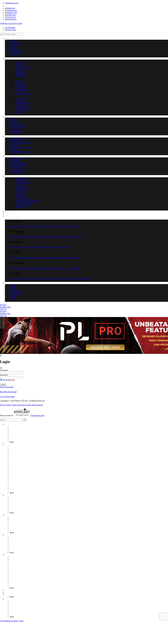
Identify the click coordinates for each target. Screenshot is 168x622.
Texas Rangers (64, 247)
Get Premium (10, 28)
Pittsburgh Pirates (57, 268)
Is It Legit (13, 464)
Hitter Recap (15, 446)
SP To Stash (14, 508)
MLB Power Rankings (19, 544)
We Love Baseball (17, 550)
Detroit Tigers (47, 237)
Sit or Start (14, 479)
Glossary (39, 405)
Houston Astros (23, 247)
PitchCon (13, 606)
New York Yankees (44, 226)
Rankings (8, 495)
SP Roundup (15, 429)
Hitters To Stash (16, 510)
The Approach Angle (18, 583)
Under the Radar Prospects (20, 530)
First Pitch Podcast (17, 557)
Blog (34, 405)
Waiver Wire (15, 449)
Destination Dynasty (18, 568)
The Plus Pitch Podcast (19, 561)
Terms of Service (18, 405)
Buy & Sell (14, 462)
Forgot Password (6, 387)
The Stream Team (17, 486)
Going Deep (14, 440)
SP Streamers (15, 431)
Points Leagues (16, 471)
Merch (12, 603)
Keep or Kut (15, 575)
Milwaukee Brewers (42, 268)
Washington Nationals (71, 258)
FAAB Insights (16, 477)
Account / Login (17, 621)
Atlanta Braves (15, 258)
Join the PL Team (16, 608)
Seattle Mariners (52, 247)
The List (3, 309)
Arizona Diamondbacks (19, 278)
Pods (7, 555)
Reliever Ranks (16, 435)
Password (4, 375)
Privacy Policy (6, 405)
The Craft (13, 564)
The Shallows (15, 586)
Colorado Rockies (36, 278)
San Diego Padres (68, 278)
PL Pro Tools (10, 590)
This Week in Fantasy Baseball (22, 579)
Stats (7, 592)
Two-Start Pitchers (17, 482)
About (12, 614)
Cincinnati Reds (27, 268)
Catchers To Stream (17, 488)
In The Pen (14, 570)
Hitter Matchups (16, 484)
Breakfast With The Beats (20, 581)
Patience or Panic (16, 466)
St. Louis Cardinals (72, 268)
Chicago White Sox (17, 237)
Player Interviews (16, 437)
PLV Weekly (15, 473)
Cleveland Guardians (34, 237)
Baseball (8, 535)
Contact (28, 405)
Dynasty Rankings (17, 506)
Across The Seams (17, 537)
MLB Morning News (18, 451)
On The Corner (16, 559)
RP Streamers (15, 460)
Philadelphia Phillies (54, 258)
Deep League (15, 468)
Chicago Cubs (15, 268)
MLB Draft (14, 524)
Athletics (13, 247)
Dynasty (3, 305)
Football (13, 601)
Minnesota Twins (76, 237)
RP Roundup (15, 457)
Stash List (13, 528)
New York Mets (40, 258)
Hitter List (14, 433)
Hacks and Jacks (16, 566)
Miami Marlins (27, 258)
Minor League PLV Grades (20, 522)
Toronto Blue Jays (74, 226)
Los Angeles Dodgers (51, 278)
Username (4, 370)
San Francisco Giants (83, 278)
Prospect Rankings (17, 504)
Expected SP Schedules (19, 475)
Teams (7, 594)
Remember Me (8, 380)
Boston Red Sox (30, 226)
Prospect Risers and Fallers (20, 526)
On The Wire (15, 572)
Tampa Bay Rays (59, 226)
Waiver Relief (15, 491)
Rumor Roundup (16, 546)
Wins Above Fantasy (18, 577)
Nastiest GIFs (5, 307)
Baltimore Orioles (17, 226)
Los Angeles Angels (37, 247)
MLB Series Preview (18, 541)
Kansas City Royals (61, 237)
